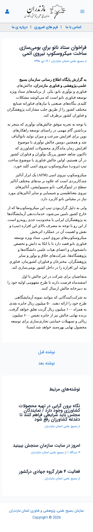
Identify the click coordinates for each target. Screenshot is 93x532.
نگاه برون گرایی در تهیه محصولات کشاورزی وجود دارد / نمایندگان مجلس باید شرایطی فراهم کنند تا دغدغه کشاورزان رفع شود (49, 412)
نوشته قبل (46, 352)
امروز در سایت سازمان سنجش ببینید (46, 445)
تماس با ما (73, 27)
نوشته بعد (46, 363)
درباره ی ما (20, 27)
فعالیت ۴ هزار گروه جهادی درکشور (49, 471)
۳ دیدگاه (75, 452)
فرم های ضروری (46, 27)
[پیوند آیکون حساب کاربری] (7, 11)
